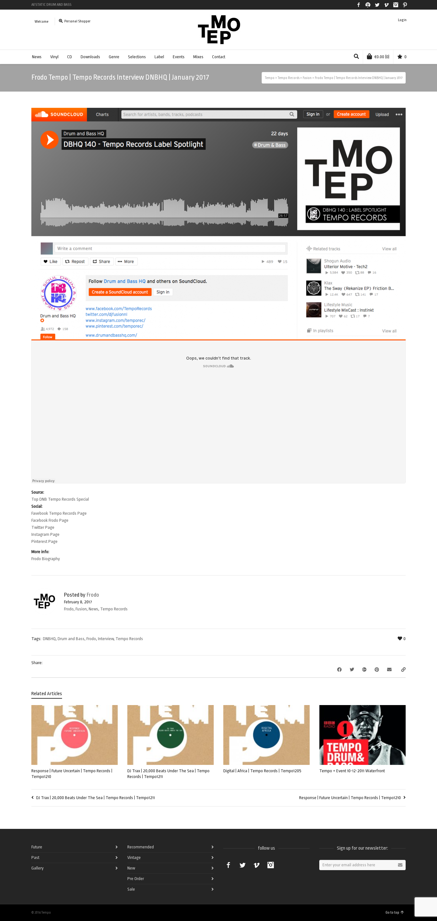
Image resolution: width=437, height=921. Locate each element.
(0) (382, 56)
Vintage (134, 857)
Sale (131, 889)
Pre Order (135, 878)
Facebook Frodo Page (49, 520)
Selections (137, 56)
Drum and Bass (71, 638)
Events (179, 56)
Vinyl (54, 56)
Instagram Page (45, 534)
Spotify (368, 5)
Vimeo (386, 5)
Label (159, 56)
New (131, 868)
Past (35, 857)
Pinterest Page (44, 541)
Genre (114, 56)
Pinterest (405, 5)
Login (402, 20)
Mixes (198, 56)
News (37, 56)
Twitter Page (42, 527)
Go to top (392, 912)
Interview (106, 638)
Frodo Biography (45, 558)
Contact (218, 56)
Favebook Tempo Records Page (59, 513)
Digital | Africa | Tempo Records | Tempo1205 (262, 770)
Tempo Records (114, 609)
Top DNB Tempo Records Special (60, 499)
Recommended (140, 847)
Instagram (396, 5)
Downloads (90, 56)
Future (36, 847)
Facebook (358, 5)
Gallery (37, 868)
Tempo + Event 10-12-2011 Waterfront (352, 770)
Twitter (377, 5)
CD (69, 56)
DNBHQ (49, 638)
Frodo (69, 609)
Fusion (81, 609)
